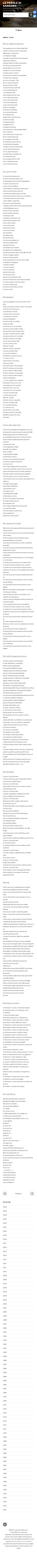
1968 (5, 1441)
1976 (5, 1409)
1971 (4, 1429)
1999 (5, 1316)
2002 (5, 1304)
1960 (5, 1473)
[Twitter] (35, 16)
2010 (5, 1272)
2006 (5, 1288)
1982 (5, 1385)
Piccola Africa (9, 1094)
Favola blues (8, 772)
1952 (5, 1506)
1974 (5, 1417)
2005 (5, 1292)
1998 (5, 1320)
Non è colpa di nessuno (13, 44)
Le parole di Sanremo (12, 4)
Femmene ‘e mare (11, 1003)
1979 (5, 1397)
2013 (5, 1259)
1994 (5, 1336)
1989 (5, 1356)
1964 (5, 1457)
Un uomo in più (9, 172)
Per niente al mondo (12, 523)
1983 (5, 1381)
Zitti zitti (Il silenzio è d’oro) (15, 656)
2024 (5, 1215)
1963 (5, 1461)
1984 (5, 1377)
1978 (5, 1401)
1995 (5, 1332)
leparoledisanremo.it (19, 1541)
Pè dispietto (8, 297)
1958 (5, 1481)
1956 (5, 1490)
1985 (5, 1372)
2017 (5, 1243)
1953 (5, 1502)
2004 (5, 1296)
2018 (5, 1239)
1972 (5, 1425)
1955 (5, 1494)
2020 (5, 1231)
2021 (5, 1227)
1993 (5, 1340)
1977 (5, 1405)
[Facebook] (35, 12)
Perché (6, 882)
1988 (5, 1360)
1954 (5, 1498)
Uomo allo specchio (12, 425)
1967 (5, 1445)
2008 (5, 1280)
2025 (5, 1211)
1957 (5, 1486)
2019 (5, 1235)
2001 (5, 1308)
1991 (5, 1348)
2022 (5, 1223)
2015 (5, 1251)
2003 (5, 1300)
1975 (5, 1413)
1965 (5, 1453)
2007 (5, 1284)
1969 (5, 1437)
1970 (5, 1433)
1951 (5, 1510)
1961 (5, 1469)
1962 (5, 1465)
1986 (5, 1368)
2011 (4, 1267)
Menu (20, 30)
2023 (5, 1219)
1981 (5, 1389)
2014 (5, 1255)
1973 (5, 1421)
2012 (5, 1263)
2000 (5, 1312)
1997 (5, 1324)
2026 (5, 1207)
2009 (5, 1275)
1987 (5, 1364)
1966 (5, 1449)
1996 (5, 1328)
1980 (5, 1393)
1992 (5, 1344)
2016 (5, 1247)
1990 (5, 1352)
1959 (5, 1477)
